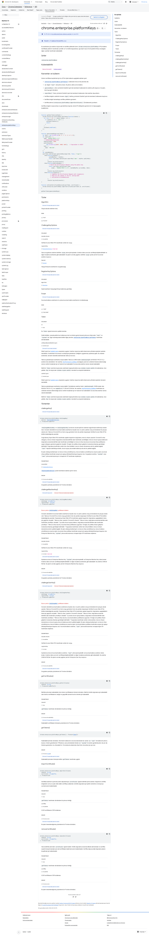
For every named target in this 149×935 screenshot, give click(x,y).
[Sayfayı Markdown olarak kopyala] (102, 28)
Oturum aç (144, 2)
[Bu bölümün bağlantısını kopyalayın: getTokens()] (51, 728)
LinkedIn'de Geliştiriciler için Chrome (116, 922)
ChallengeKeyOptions (48, 467)
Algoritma (45, 285)
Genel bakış (5, 10)
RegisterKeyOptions (47, 248)
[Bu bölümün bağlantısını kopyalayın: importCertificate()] (56, 764)
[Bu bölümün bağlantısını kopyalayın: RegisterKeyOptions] (57, 271)
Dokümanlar (27, 2)
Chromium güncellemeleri (71, 918)
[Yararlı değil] (106, 23)
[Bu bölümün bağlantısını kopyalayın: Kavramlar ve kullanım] (61, 74)
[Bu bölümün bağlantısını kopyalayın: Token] (47, 317)
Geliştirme (21, 10)
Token (74, 734)
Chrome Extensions (15, 7)
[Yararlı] (104, 23)
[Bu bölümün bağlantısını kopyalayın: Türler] (47, 198)
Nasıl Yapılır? (30, 10)
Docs (4, 7)
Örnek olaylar (38, 2)
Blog (46, 2)
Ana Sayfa (43, 23)
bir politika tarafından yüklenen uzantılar (61, 34)
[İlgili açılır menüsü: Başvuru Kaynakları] (57, 10)
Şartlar (24, 931)
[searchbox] (10, 15)
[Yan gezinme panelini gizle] (18, 932)
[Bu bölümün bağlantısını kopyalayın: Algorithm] (49, 202)
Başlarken (13, 10)
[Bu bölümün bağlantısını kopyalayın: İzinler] (47, 56)
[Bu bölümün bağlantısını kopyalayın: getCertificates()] (54, 676)
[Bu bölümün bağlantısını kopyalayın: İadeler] (46, 475)
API (36, 7)
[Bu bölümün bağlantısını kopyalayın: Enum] (45, 213)
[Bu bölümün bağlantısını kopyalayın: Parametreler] (50, 461)
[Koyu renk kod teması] (104, 113)
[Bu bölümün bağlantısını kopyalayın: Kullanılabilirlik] (54, 65)
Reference (28, 7)
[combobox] (115, 1)
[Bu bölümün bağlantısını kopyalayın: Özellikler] (48, 233)
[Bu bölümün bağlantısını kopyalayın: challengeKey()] (53, 408)
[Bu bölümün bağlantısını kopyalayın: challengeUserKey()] (56, 583)
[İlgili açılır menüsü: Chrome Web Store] (79, 10)
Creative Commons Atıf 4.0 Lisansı (67, 903)
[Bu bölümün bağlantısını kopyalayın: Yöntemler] (51, 404)
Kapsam (45, 263)
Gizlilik (29, 931)
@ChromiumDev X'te (112, 918)
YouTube (109, 920)
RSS (108, 925)
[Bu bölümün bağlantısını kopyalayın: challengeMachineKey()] (59, 490)
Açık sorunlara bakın (28, 920)
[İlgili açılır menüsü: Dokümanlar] (32, 2)
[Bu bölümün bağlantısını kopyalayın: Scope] (47, 294)
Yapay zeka (39, 10)
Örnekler (62, 10)
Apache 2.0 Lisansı (91, 903)
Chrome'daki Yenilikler (56, 2)
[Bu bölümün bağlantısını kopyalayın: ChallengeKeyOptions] (58, 225)
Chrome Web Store (72, 10)
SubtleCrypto (54, 351)
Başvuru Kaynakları (50, 10)
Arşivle (66, 922)
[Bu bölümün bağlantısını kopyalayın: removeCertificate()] (57, 829)
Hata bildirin (26, 918)
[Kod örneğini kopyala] (106, 113)
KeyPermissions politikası (70, 362)
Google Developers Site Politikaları (50, 905)
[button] (10, 248)
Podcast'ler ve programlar (71, 925)
